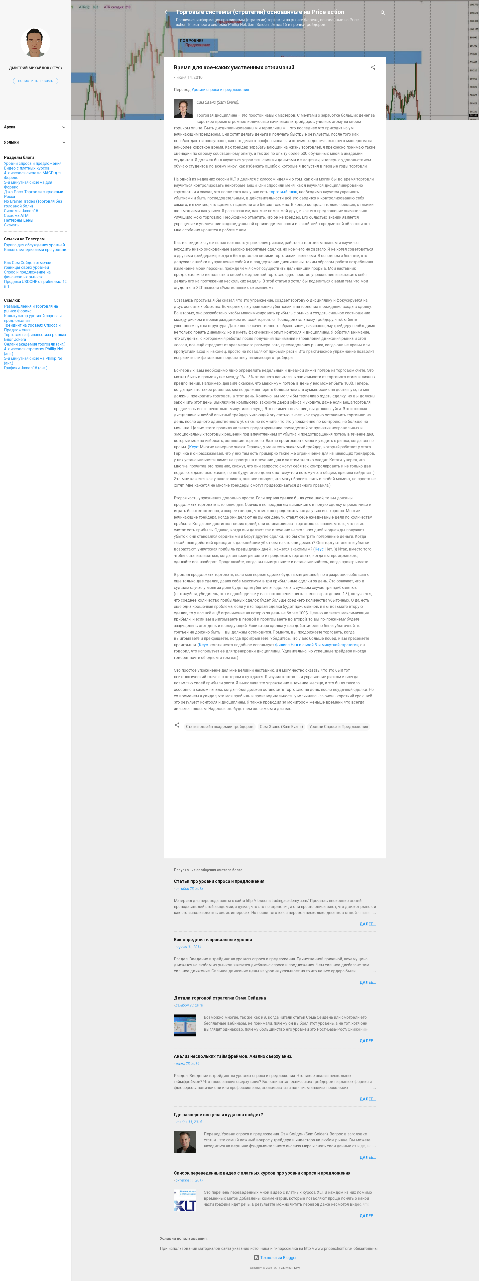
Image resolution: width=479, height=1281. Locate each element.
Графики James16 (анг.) (25, 368)
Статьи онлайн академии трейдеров (219, 726)
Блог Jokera (15, 339)
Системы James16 (21, 210)
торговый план (283, 191)
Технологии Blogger (278, 1257)
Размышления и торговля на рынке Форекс (31, 308)
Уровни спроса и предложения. (221, 89)
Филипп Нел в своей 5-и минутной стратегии (317, 644)
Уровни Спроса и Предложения (338, 726)
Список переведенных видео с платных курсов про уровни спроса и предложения (262, 1173)
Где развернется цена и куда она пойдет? (218, 1114)
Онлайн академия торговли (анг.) (34, 344)
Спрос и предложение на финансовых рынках (27, 274)
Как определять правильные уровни (213, 939)
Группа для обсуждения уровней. (35, 245)
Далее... (367, 924)
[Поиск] (383, 13)
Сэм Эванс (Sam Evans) (281, 726)
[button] (373, 68)
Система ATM (16, 215)
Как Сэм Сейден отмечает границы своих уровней (28, 265)
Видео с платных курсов (27, 168)
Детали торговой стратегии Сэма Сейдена (220, 998)
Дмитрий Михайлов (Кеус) (35, 68)
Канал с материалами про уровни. (35, 249)
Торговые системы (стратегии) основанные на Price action (260, 11)
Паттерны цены (18, 220)
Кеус (193, 447)
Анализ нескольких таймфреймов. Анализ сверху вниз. (233, 1056)
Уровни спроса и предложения (32, 163)
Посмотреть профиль (35, 81)
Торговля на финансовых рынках (35, 334)
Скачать (11, 225)
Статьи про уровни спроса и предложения (219, 881)
